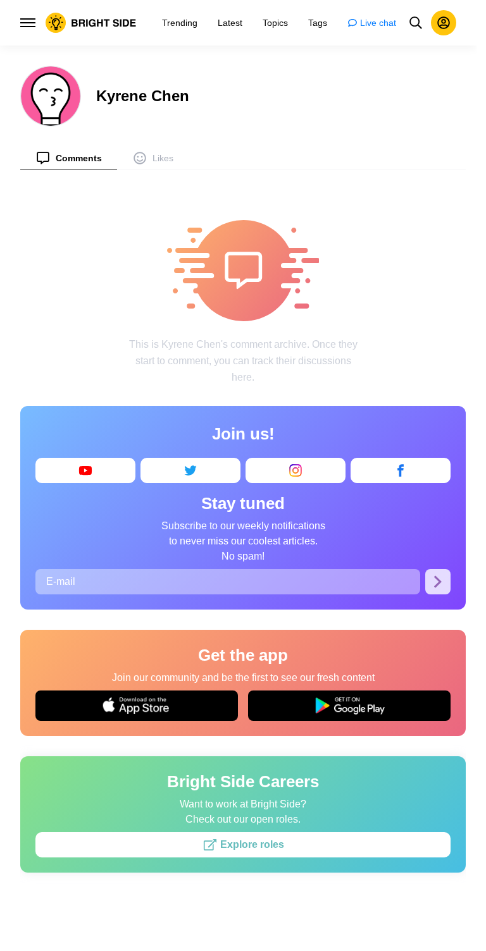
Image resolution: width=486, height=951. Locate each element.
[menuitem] (68, 158)
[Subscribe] (438, 581)
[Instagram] (296, 470)
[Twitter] (190, 470)
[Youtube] (85, 470)
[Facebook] (401, 470)
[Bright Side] (91, 22)
